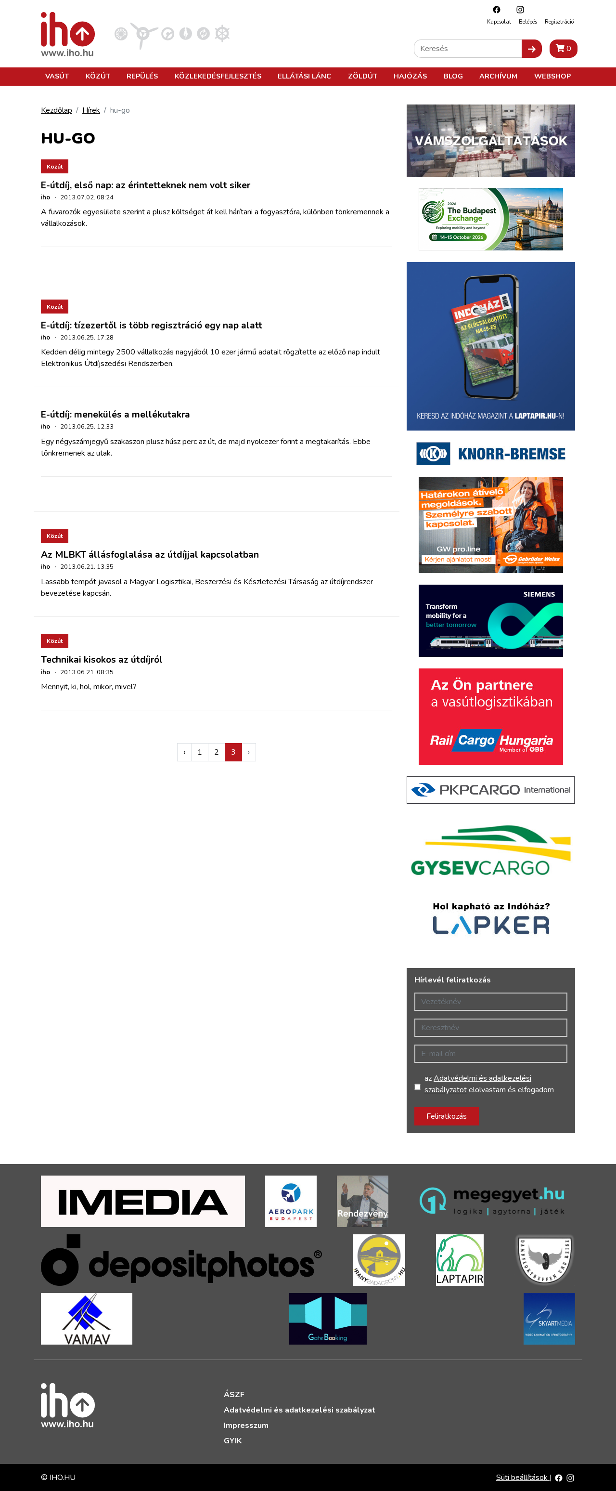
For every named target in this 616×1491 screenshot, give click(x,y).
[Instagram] (518, 9)
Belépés (528, 22)
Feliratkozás (446, 1116)
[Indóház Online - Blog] (185, 33)
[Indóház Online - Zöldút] (203, 33)
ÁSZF (234, 1394)
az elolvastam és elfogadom (489, 1084)
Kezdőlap (56, 110)
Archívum (498, 76)
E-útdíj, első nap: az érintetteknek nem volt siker (145, 185)
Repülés (142, 76)
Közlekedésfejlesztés (218, 76)
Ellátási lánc (304, 76)
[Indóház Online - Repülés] (144, 33)
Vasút (57, 76)
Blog (453, 76)
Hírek (91, 110)
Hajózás (410, 76)
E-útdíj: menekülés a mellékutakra (115, 414)
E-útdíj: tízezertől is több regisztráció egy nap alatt (151, 325)
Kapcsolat (499, 22)
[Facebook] (494, 9)
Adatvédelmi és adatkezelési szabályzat (299, 1410)
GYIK (233, 1441)
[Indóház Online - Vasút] (121, 33)
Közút (98, 76)
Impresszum (246, 1425)
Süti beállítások (523, 1477)
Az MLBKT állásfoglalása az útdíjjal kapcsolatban (150, 555)
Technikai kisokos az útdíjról (102, 660)
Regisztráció (559, 22)
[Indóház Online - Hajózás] (222, 33)
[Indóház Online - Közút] (167, 33)
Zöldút (362, 76)
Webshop (552, 76)
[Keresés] (532, 48)
